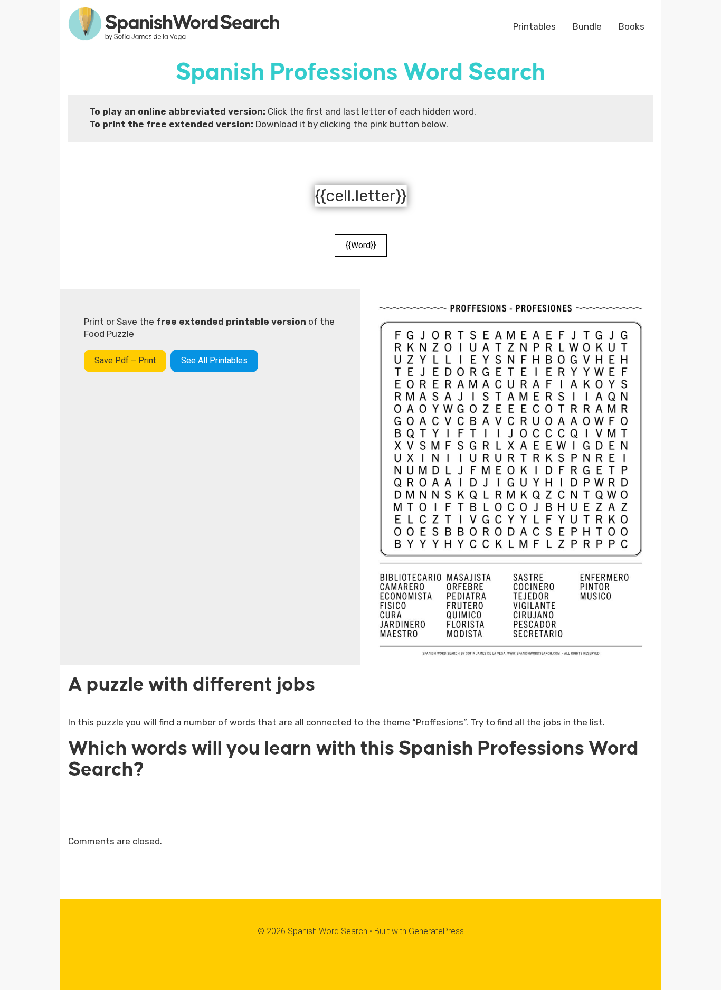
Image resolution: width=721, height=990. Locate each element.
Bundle (587, 26)
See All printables (214, 360)
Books (631, 26)
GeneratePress (436, 931)
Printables (534, 26)
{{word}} (361, 245)
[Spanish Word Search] (173, 22)
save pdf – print (125, 360)
